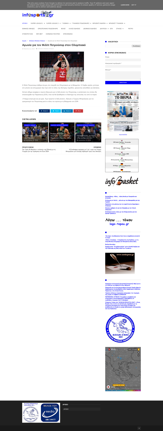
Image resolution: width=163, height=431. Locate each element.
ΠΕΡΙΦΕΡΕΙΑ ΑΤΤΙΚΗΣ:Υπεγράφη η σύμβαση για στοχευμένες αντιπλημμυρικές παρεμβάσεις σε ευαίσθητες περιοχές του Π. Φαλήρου (120, 298)
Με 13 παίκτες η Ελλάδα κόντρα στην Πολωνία (35, 137)
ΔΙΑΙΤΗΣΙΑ (103, 28)
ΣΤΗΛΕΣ (119, 28)
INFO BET (39, 34)
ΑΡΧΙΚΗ (24, 23)
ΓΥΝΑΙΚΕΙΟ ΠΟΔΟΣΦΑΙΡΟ (80, 23)
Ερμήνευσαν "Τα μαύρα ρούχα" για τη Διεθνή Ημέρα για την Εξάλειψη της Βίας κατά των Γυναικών (122, 247)
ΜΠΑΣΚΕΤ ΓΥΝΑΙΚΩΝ (116, 23)
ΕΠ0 (111, 28)
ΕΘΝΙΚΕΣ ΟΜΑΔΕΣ (28, 28)
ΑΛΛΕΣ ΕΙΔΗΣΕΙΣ (74, 28)
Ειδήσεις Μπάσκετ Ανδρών (37, 41)
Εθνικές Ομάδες (30, 125)
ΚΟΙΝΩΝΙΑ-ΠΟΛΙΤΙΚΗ (53, 34)
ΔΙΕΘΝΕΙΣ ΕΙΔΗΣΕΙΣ (90, 28)
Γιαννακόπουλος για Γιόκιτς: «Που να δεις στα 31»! (86, 137)
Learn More (125, 5)
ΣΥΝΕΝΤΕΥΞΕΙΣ (27, 34)
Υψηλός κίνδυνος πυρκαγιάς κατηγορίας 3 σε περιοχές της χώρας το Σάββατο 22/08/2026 (122, 293)
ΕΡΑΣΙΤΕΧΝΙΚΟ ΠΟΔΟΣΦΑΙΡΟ (48, 28)
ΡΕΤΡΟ (130, 28)
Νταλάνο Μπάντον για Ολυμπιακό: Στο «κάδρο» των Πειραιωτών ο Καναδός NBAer (60, 136)
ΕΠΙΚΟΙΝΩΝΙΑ (68, 34)
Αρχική (24, 41)
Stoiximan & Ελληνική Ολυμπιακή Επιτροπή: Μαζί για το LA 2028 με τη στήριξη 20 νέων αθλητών (122, 284)
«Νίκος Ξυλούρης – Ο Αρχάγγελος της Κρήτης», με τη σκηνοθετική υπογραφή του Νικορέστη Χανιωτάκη (121, 240)
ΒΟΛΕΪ (63, 28)
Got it (134, 5)
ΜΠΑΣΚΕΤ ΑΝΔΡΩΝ (99, 23)
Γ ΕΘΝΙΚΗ (65, 23)
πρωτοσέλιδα (123, 134)
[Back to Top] (139, 428)
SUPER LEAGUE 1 (37, 23)
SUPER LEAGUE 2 (52, 23)
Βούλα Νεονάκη (110, 244)
